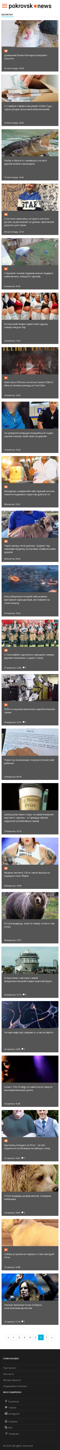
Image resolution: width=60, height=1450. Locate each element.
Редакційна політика (15, 1386)
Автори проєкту (12, 1380)
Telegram (13, 1433)
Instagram (14, 1413)
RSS (10, 1427)
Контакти (8, 1373)
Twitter (12, 1407)
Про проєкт (9, 1367)
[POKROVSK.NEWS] (30, 5)
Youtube (12, 1421)
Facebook (13, 1401)
